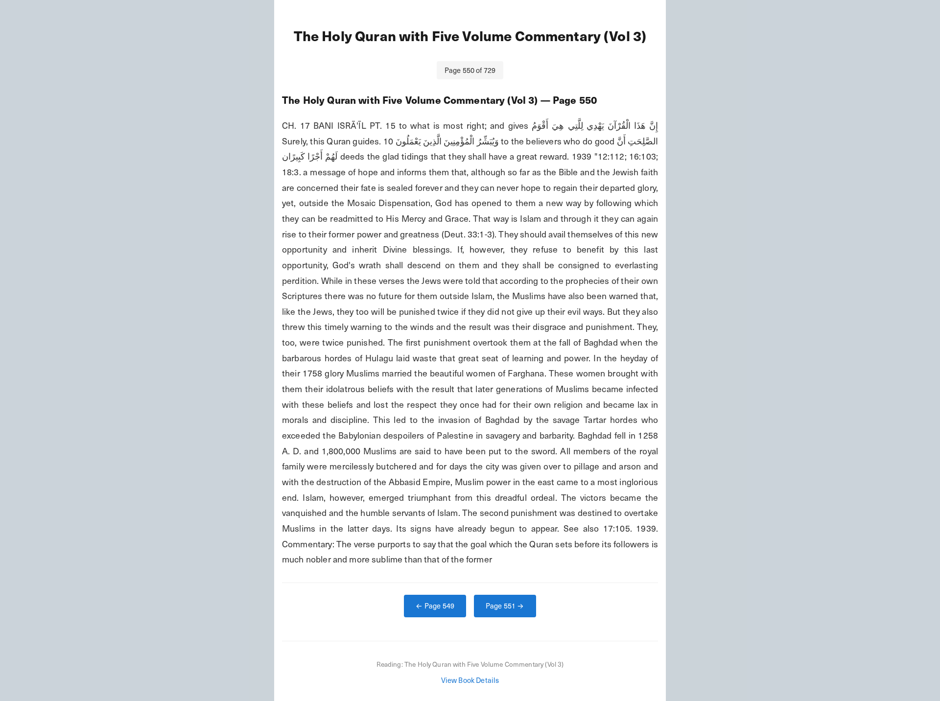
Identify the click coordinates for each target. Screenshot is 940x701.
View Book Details (470, 680)
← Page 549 (435, 605)
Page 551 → (505, 605)
